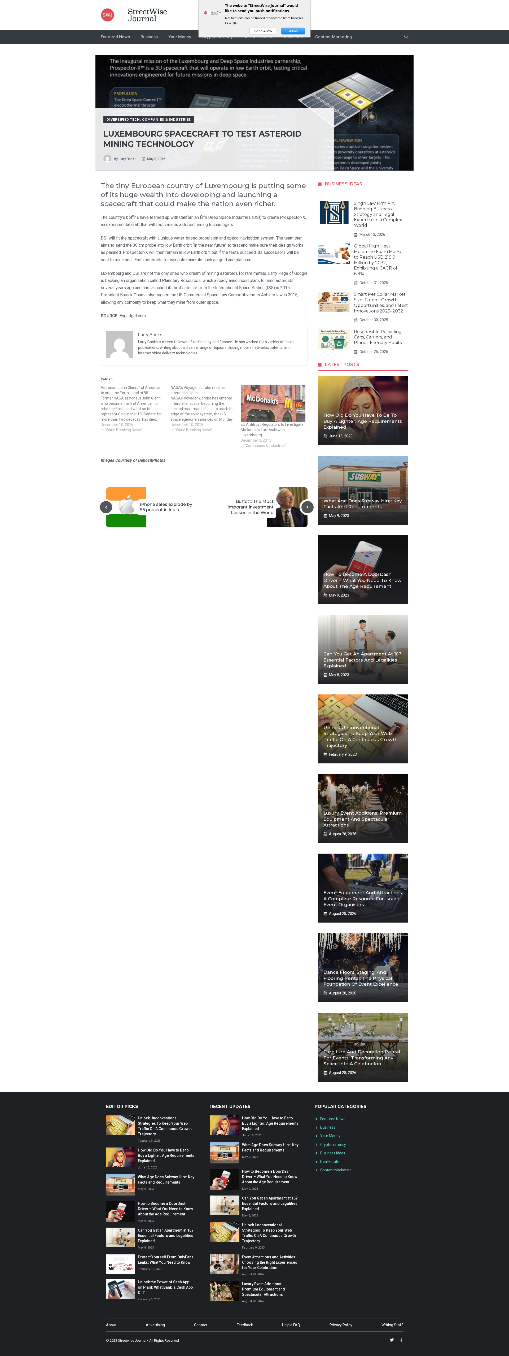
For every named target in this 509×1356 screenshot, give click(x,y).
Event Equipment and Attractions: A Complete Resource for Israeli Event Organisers (363, 898)
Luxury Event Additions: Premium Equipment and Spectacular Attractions (362, 818)
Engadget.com (133, 315)
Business (149, 36)
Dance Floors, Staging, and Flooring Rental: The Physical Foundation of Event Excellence (360, 978)
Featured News (115, 36)
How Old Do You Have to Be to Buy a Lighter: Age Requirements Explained (362, 420)
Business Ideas (332, 1153)
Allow (293, 31)
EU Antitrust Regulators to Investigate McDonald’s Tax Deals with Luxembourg (272, 429)
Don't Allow (263, 31)
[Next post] (307, 507)
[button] (406, 37)
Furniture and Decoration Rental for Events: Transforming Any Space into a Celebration (361, 1057)
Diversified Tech (123, 119)
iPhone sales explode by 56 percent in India (166, 507)
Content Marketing (333, 36)
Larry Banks (127, 159)
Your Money (179, 36)
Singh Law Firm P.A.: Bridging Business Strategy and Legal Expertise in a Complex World (378, 214)
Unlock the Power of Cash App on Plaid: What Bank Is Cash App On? (165, 1287)
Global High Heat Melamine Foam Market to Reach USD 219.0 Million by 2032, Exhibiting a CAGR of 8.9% (379, 260)
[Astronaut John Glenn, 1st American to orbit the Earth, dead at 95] (136, 409)
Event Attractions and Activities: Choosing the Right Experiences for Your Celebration (269, 1262)
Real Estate (329, 1161)
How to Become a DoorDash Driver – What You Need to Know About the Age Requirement (362, 580)
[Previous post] (106, 507)
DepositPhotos (151, 460)
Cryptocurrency (333, 1144)
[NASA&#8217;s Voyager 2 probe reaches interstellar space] (206, 409)
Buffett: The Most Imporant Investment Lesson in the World (250, 507)
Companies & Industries (166, 119)
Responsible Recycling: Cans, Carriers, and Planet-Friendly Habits (378, 337)
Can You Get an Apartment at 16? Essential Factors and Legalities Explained (362, 659)
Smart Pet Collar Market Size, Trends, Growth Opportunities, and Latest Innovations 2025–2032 (381, 302)
